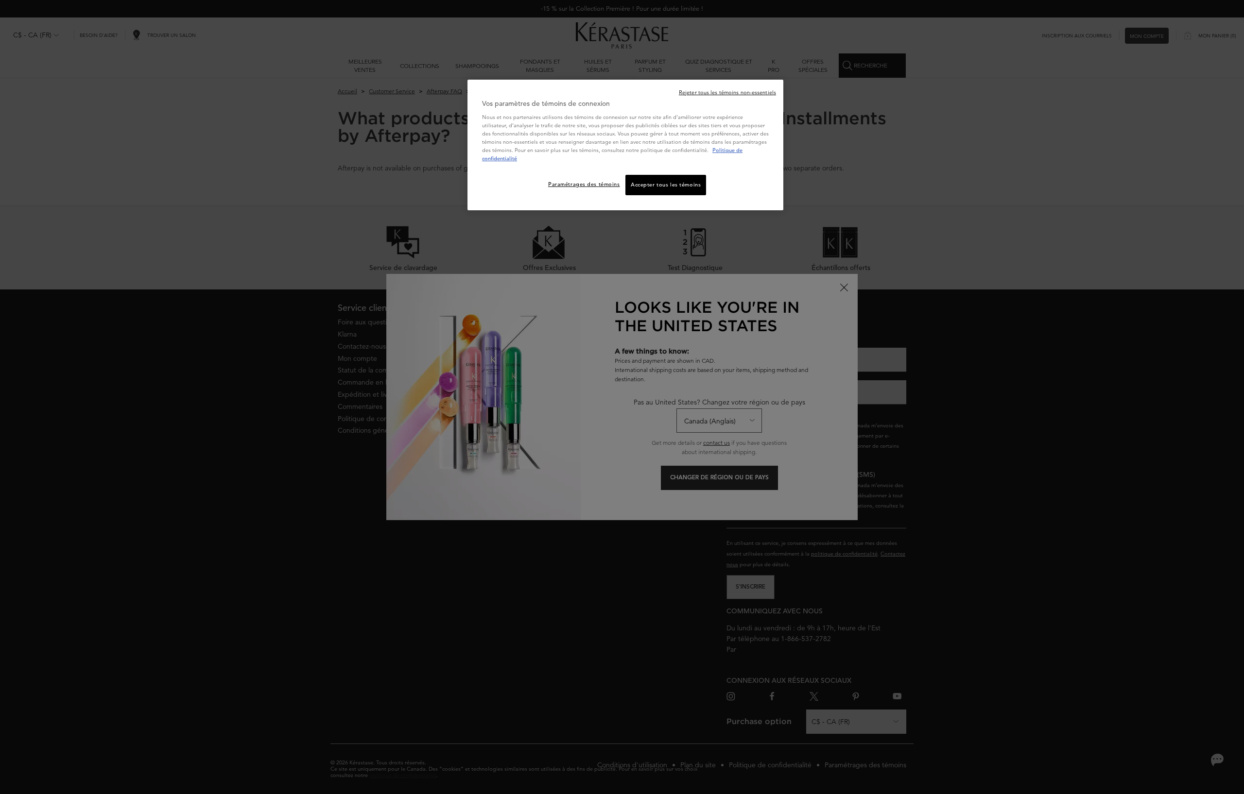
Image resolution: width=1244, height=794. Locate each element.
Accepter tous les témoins (666, 184)
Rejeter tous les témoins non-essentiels (727, 92)
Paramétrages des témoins (584, 184)
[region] (625, 145)
